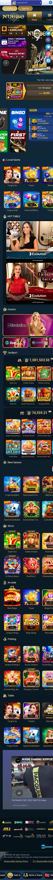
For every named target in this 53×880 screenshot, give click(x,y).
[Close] (50, 2)
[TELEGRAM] (48, 33)
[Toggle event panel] (6, 63)
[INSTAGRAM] (48, 54)
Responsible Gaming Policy (16, 861)
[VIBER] (48, 40)
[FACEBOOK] (48, 60)
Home (34, 19)
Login (9, 8)
